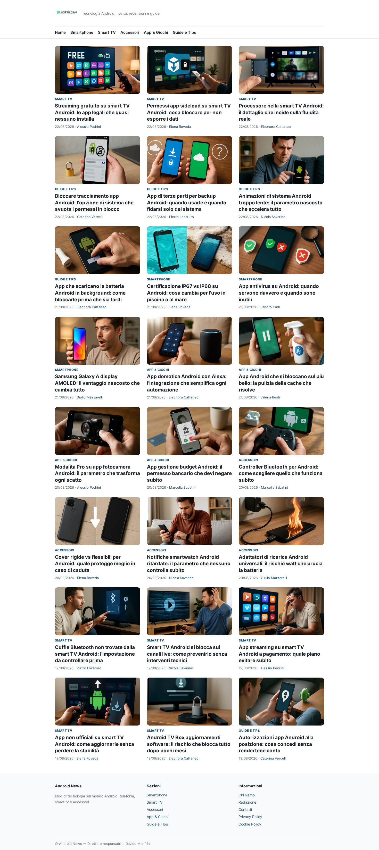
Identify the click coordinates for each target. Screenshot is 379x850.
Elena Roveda (180, 126)
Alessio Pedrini (89, 126)
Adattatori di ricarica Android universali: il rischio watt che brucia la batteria (281, 563)
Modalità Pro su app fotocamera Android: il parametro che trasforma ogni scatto (97, 473)
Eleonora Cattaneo (276, 126)
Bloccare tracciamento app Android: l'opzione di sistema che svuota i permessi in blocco (94, 202)
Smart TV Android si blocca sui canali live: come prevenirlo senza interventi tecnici (187, 653)
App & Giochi (156, 32)
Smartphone (81, 32)
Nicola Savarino (273, 217)
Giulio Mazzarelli (90, 397)
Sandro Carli (270, 307)
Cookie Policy (249, 824)
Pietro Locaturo (181, 217)
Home (60, 32)
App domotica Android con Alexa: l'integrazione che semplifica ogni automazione (187, 383)
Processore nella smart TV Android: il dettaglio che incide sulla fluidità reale (281, 112)
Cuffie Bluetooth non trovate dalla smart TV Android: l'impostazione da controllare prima (95, 653)
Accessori (129, 32)
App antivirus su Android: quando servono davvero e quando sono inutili (279, 292)
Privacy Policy (250, 816)
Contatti (245, 809)
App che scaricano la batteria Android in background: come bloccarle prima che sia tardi (90, 292)
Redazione (247, 802)
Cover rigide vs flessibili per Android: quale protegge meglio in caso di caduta (95, 563)
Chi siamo (246, 795)
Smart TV (107, 32)
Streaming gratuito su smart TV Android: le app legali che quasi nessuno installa (92, 112)
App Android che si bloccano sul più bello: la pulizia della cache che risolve (281, 383)
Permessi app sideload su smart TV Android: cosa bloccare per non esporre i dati (189, 112)
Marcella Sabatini (182, 487)
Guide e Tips (184, 32)
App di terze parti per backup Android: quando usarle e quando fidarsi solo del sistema (186, 202)
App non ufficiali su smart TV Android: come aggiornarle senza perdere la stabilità (94, 744)
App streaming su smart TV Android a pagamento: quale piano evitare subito (279, 653)
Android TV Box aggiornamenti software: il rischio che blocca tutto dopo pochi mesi (188, 744)
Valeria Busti (270, 397)
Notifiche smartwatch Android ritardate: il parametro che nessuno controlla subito (188, 563)
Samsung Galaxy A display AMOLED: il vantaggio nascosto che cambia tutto (97, 383)
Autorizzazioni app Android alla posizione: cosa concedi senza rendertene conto (276, 744)
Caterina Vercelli (90, 217)
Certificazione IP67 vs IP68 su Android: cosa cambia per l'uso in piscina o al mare (186, 292)
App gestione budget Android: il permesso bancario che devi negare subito (189, 473)
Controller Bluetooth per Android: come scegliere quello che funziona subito (281, 473)
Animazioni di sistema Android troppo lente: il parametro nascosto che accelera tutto (281, 202)
